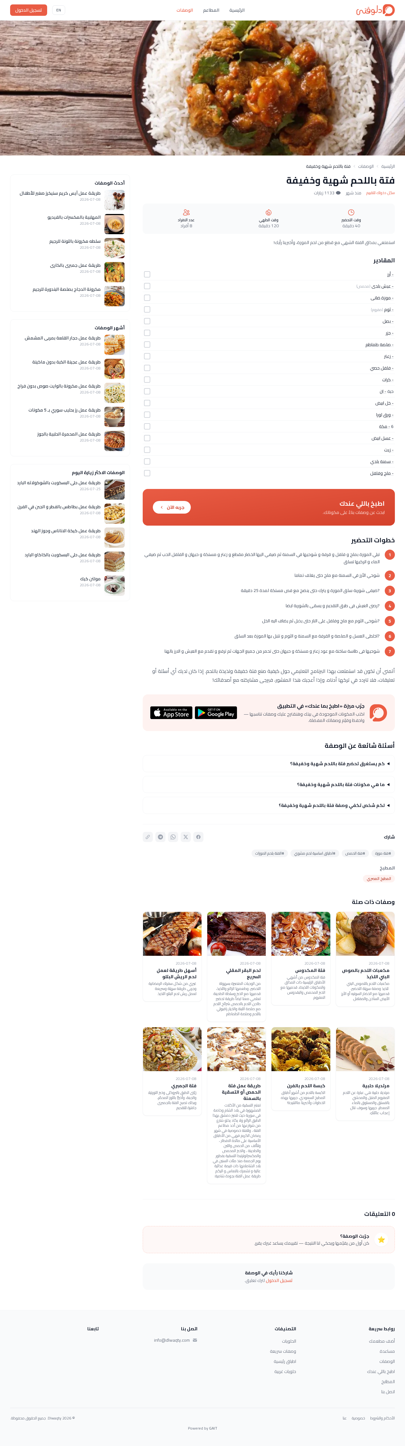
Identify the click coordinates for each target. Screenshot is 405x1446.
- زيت (389, 450)
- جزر (390, 333)
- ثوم (389, 309)
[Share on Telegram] (160, 837)
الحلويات (289, 1341)
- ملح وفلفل (382, 473)
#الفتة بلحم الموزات (269, 853)
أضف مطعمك (382, 1341)
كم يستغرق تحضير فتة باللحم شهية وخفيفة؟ (337, 763)
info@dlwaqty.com (172, 1340)
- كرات (388, 379)
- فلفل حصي (382, 368)
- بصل (388, 321)
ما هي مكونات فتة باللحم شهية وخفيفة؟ (341, 784)
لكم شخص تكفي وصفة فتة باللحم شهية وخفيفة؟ (332, 805)
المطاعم (211, 10)
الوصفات (185, 10)
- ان (383, 391)
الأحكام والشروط (382, 1418)
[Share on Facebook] (198, 837)
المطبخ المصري (379, 878)
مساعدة (387, 1351)
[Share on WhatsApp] (173, 837)
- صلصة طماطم (379, 344)
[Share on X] (186, 837)
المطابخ (388, 1381)
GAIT (213, 1428)
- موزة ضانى (382, 298)
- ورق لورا (385, 415)
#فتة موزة (383, 853)
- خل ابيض (384, 403)
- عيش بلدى (382, 286)
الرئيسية (237, 10)
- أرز (390, 274)
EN (58, 10)
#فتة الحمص (355, 853)
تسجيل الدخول (28, 10)
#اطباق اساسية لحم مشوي (314, 853)
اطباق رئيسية (285, 1361)
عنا (345, 1418)
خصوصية (358, 1418)
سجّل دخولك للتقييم (380, 192)
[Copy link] (148, 837)
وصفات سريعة (283, 1351)
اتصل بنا (388, 1392)
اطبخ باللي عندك (381, 1371)
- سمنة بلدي (382, 461)
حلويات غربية (285, 1371)
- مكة (384, 426)
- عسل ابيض (382, 438)
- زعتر (389, 356)
